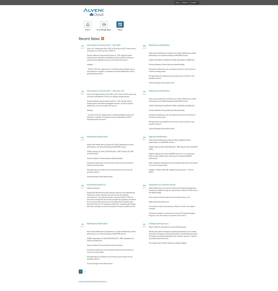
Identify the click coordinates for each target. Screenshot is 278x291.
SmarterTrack (102, 281)
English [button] (194, 2)
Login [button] (177, 2)
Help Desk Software (85, 281)
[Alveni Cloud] (93, 12)
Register (185, 2)
